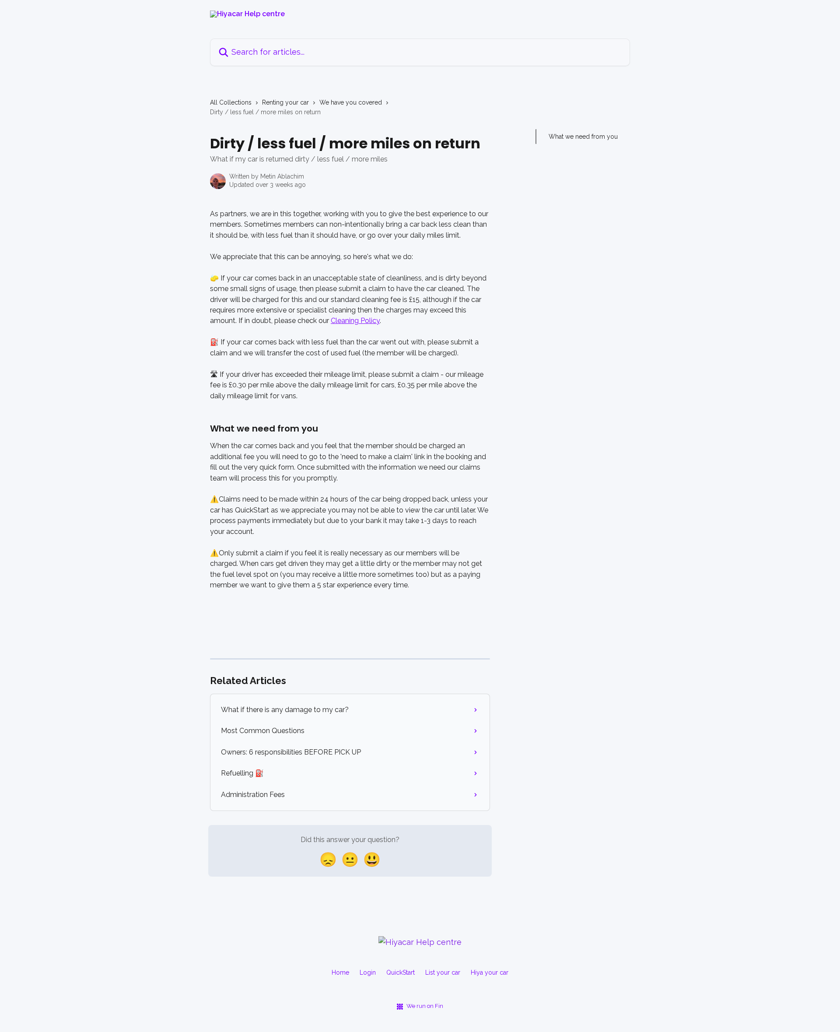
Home (340, 972)
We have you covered (350, 102)
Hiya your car (489, 972)
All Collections (231, 102)
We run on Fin (424, 1006)
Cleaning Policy (355, 320)
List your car (442, 972)
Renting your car (285, 102)
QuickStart (400, 972)
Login (368, 972)
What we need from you (583, 136)
